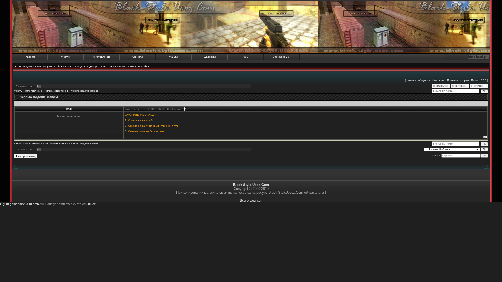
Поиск (474, 80)
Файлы (173, 56)
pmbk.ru (38, 204)
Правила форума (458, 80)
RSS (245, 56)
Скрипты (137, 56)
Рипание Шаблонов (56, 91)
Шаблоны (210, 56)
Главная (30, 56)
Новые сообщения (418, 80)
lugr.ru (4, 204)
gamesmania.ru (21, 204)
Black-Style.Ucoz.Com (251, 185)
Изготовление (101, 56)
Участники (438, 80)
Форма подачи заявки (84, 91)
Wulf (69, 109)
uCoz (92, 204)
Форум (65, 56)
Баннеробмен (281, 56)
